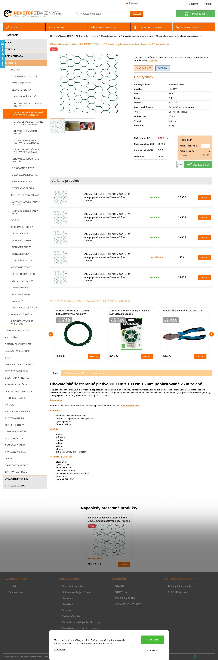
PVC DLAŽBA (11, 337)
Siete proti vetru (22, 281)
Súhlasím (154, 640)
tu (111, 643)
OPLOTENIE (11, 63)
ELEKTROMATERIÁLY (15, 418)
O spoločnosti (16, 592)
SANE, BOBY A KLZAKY (16, 465)
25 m (171, 93)
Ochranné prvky (21, 267)
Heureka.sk (68, 598)
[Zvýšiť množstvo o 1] (177, 163)
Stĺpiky (15, 220)
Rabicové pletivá (22, 181)
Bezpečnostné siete (24, 274)
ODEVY (8, 458)
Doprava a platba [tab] (98, 373)
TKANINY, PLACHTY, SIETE (18, 344)
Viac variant (143, 68)
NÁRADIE (9, 405)
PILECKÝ (173, 89)
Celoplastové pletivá (25, 175)
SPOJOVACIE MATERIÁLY (17, 411)
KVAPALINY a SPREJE (15, 452)
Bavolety (17, 301)
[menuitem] (24, 27)
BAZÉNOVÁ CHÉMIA (15, 445)
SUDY (8, 358)
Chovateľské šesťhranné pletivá (27, 104)
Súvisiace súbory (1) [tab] (74, 373)
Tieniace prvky (19, 233)
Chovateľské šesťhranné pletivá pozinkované (28, 123)
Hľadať (136, 14)
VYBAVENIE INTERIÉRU (16, 479)
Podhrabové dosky (22, 227)
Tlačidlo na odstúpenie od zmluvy (80, 628)
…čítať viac (152, 60)
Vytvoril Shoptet (206, 656)
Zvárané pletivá (21, 83)
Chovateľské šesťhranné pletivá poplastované (28, 113)
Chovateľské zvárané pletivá (25, 132)
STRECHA (10, 49)
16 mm (172, 116)
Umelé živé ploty (22, 260)
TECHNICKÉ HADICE (15, 398)
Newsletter (68, 604)
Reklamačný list (71, 616)
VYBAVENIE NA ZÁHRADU (17, 384)
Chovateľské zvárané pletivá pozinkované (26, 150)
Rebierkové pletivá (23, 188)
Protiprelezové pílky (24, 307)
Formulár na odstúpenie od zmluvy (81, 622)
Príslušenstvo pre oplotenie (22, 322)
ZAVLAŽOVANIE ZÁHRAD (17, 351)
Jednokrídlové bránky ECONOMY (25, 203)
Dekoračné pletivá (23, 168)
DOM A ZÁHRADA (14, 56)
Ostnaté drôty (21, 287)
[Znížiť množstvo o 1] (177, 166)
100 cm (172, 121)
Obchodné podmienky (74, 586)
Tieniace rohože (21, 247)
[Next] (211, 334)
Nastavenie (59, 649)
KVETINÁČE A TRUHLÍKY (17, 371)
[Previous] (51, 334)
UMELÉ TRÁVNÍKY (14, 438)
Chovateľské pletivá (24, 96)
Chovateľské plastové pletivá (26, 160)
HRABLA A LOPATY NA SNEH (19, 364)
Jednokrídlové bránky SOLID (25, 212)
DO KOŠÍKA (201, 164)
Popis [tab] (55, 373)
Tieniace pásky (20, 254)
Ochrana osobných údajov (76, 592)
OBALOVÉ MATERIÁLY (16, 472)
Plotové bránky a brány (25, 195)
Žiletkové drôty (21, 294)
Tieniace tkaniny (21, 240)
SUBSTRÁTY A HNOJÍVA (17, 378)
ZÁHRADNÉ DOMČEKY (16, 431)
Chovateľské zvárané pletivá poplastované (26, 141)
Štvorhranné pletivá (24, 76)
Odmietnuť (152, 650)
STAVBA (9, 42)
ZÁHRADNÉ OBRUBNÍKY (17, 330)
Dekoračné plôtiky (22, 314)
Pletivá (15, 70)
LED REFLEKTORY (14, 425)
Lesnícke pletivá (21, 90)
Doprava (193, 4)
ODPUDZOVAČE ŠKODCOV (18, 391)
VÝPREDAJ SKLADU (15, 486)
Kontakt (208, 4)
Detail (204, 197)
